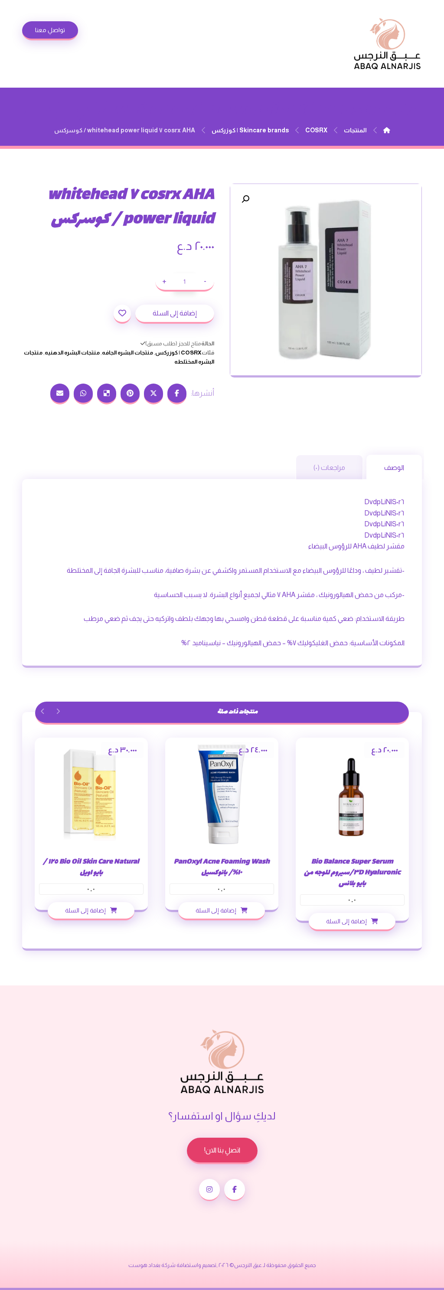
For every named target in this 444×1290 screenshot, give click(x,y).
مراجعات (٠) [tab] (329, 467)
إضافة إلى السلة (175, 313)
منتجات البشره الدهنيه (72, 352)
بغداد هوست (144, 1265)
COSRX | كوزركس (178, 352)
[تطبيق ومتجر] (387, 43)
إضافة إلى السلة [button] (346, 921)
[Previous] (58, 711)
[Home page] (386, 130)
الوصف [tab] (394, 467)
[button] (245, 199)
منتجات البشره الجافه (127, 352)
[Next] (42, 711)
